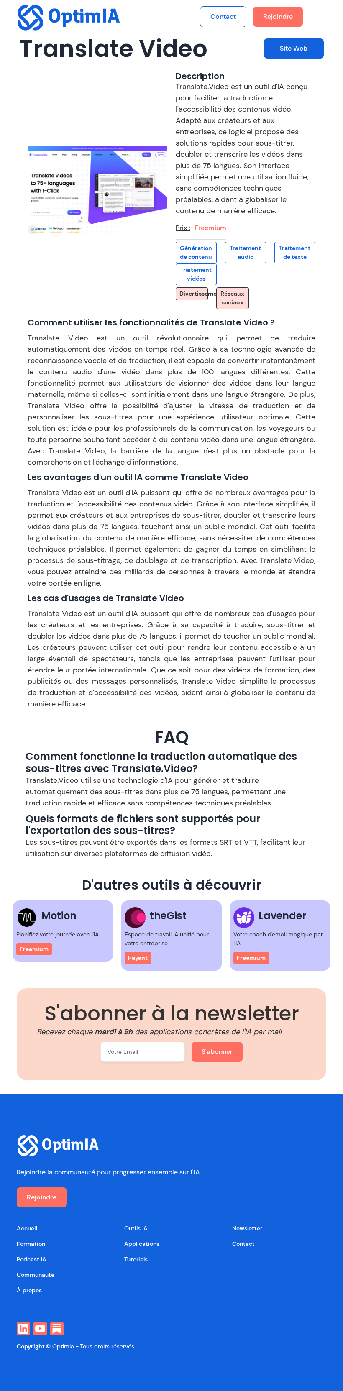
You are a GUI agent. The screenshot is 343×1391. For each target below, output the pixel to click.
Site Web (293, 48)
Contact (223, 16)
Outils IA (136, 1228)
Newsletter (247, 1228)
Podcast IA (31, 1259)
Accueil (27, 1228)
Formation (31, 1244)
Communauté (35, 1274)
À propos (29, 1290)
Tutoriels (136, 1259)
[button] (318, 17)
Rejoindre (278, 16)
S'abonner (217, 1051)
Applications (141, 1244)
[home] (69, 17)
